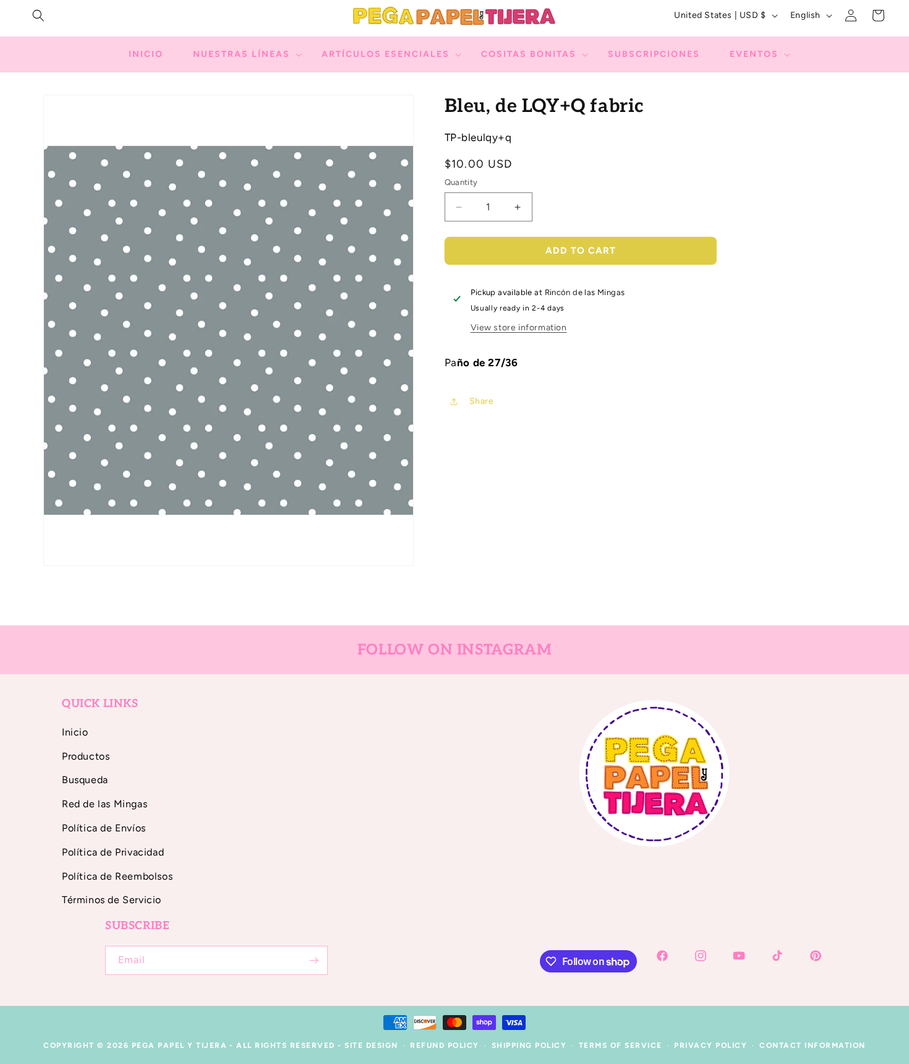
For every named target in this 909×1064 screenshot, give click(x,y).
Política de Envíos (104, 828)
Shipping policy (529, 1045)
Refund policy (444, 1045)
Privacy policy (710, 1045)
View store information (519, 327)
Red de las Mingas (104, 804)
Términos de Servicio (111, 900)
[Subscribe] (313, 960)
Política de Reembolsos (117, 876)
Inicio (75, 732)
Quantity (461, 182)
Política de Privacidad (113, 852)
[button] (38, 15)
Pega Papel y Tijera (180, 1045)
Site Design (371, 1045)
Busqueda (85, 780)
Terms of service (620, 1045)
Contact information (812, 1045)
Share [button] (481, 401)
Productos (85, 756)
